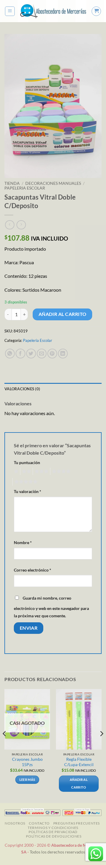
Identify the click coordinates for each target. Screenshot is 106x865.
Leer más (27, 779)
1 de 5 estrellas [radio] (15, 471)
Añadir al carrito (63, 314)
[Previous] (4, 745)
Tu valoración (27, 491)
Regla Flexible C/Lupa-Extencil (79, 762)
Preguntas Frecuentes (76, 823)
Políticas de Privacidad (53, 832)
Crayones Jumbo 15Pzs (27, 762)
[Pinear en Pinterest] (52, 353)
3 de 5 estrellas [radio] (41, 471)
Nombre (23, 542)
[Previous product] (21, 224)
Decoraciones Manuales (53, 183)
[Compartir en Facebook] (20, 353)
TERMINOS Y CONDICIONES (53, 827)
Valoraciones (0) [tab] (22, 388)
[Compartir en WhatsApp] (10, 353)
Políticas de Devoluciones (53, 836)
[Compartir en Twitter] (31, 353)
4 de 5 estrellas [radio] (60, 471)
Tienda (12, 183)
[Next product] (9, 224)
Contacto (39, 823)
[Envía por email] (42, 353)
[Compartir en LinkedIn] (63, 353)
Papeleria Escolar (24, 188)
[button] (10, 11)
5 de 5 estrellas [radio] (25, 482)
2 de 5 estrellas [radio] (25, 471)
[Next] (101, 745)
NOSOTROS (15, 823)
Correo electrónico (32, 569)
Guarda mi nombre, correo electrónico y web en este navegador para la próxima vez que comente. (51, 606)
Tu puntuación (27, 462)
